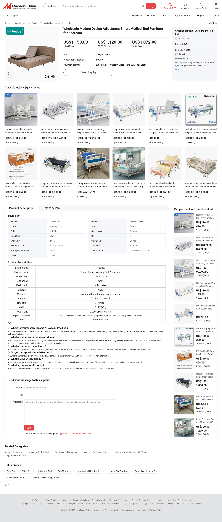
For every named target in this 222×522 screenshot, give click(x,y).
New (52, 235)
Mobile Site (176, 500)
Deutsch (105, 503)
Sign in (216, 8)
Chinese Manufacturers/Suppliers (75, 500)
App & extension (182, 15)
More (177, 69)
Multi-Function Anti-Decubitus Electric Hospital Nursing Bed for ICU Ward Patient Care (205, 239)
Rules (217, 15)
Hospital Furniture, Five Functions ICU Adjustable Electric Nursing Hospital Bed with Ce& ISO (205, 375)
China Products (52, 500)
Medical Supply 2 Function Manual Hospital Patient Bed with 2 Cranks (205, 330)
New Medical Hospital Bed (89, 471)
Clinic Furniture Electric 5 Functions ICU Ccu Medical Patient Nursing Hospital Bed (205, 421)
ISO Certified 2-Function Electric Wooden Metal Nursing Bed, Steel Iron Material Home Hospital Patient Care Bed (205, 353)
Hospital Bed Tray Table (15, 455)
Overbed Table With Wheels (96, 452)
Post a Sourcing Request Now (75, 433)
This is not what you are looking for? (41, 433)
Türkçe (170, 503)
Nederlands (116, 503)
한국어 (135, 503)
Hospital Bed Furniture (118, 471)
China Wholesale (99, 500)
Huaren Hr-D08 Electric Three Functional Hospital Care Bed (205, 216)
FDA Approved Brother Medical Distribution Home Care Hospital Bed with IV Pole (205, 398)
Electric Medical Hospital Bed (45, 477)
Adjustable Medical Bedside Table (130, 452)
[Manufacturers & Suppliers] (19, 6)
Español (50, 503)
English (40, 503)
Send (29, 427)
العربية (127, 503)
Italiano (96, 503)
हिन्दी (151, 503)
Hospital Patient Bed (16, 477)
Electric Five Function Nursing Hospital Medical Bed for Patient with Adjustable (205, 262)
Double (133, 226)
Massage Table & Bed (39, 452)
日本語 (144, 503)
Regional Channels (146, 500)
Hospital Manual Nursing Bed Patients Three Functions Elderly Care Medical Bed (205, 284)
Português (60, 503)
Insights (187, 500)
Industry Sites (130, 500)
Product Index (163, 500)
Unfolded (54, 231)
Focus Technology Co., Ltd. (91, 510)
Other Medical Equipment (66, 452)
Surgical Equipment (14, 452)
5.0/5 (184, 44)
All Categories (13, 15)
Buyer (149, 15)
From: (19, 387)
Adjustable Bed (45, 471)
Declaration (142, 510)
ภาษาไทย (160, 503)
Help (165, 15)
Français (71, 503)
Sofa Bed (11, 471)
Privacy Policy (156, 510)
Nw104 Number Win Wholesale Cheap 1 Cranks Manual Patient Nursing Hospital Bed (205, 307)
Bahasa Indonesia (194, 503)
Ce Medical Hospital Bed (146, 471)
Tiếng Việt (180, 503)
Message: (18, 401)
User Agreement (127, 510)
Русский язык (84, 503)
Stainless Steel (136, 221)
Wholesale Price (115, 500)
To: (21, 394)
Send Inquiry (88, 72)
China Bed (26, 471)
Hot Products (37, 500)
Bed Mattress (64, 471)
